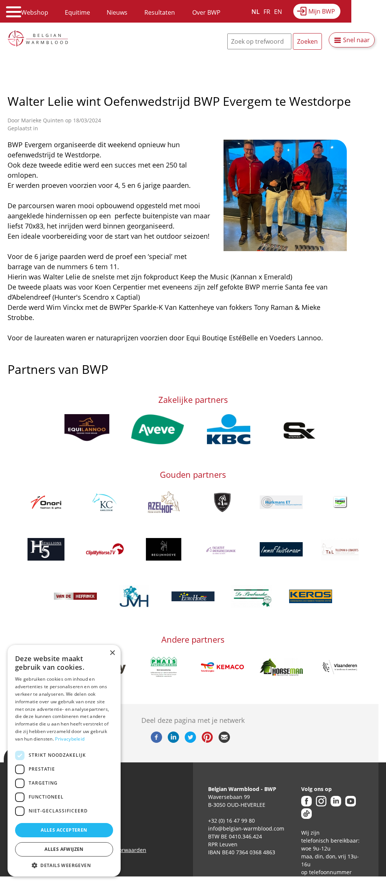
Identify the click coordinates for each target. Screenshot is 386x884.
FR (266, 12)
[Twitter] (190, 740)
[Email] (224, 740)
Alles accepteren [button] (64, 830)
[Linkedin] (173, 740)
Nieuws (117, 12)
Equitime (77, 12)
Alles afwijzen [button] (64, 849)
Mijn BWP (321, 11)
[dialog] (64, 760)
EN (278, 12)
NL (255, 12)
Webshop (34, 12)
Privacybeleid (69, 739)
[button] (64, 865)
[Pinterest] (207, 740)
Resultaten (159, 12)
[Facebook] (156, 740)
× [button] (112, 653)
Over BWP (206, 12)
